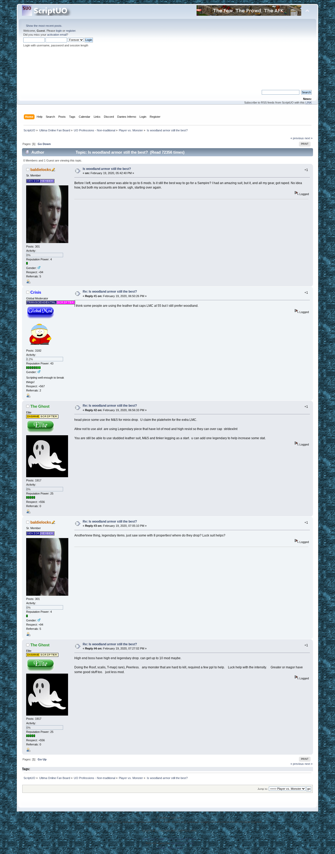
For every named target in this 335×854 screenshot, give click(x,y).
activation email (56, 34)
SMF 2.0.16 (150, 838)
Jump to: (263, 788)
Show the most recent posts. (44, 25)
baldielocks (40, 169)
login (59, 30)
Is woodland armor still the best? (107, 169)
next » (308, 138)
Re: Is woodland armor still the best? (110, 291)
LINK (308, 102)
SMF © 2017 (166, 838)
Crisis (35, 292)
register (70, 30)
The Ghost (39, 406)
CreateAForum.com (182, 843)
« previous (297, 138)
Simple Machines (186, 838)
